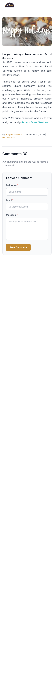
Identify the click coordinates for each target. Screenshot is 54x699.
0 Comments (8, 137)
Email (10, 200)
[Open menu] (46, 5)
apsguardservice (14, 134)
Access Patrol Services (34, 122)
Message (12, 215)
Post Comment (18, 247)
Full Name (12, 185)
